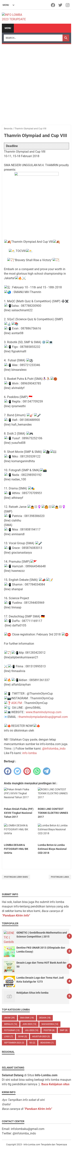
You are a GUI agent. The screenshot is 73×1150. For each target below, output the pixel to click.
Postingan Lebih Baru (16, 877)
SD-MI (22, 1036)
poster (49, 1030)
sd (32, 1042)
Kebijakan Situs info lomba (32, 992)
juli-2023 (31, 1030)
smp (64, 1030)
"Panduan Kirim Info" (16, 915)
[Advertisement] (36, 82)
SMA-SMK (27, 1018)
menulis (10, 1024)
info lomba (29, 753)
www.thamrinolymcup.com (43, 712)
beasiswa (47, 1042)
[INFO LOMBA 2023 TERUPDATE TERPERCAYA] (15, 17)
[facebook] (7, 771)
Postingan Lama (60, 877)
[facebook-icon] (53, 5)
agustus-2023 (41, 1036)
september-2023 (14, 1042)
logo (8, 1036)
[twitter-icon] (60, 5)
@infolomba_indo (54, 748)
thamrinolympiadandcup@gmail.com (43, 717)
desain (45, 1018)
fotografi (12, 1030)
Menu (8, 28)
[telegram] (46, 771)
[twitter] (17, 771)
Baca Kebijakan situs (55, 1084)
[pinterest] (27, 771)
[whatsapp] (37, 771)
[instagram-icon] (68, 5)
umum (9, 1018)
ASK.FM (16, 703)
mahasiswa (50, 1024)
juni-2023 (29, 1024)
